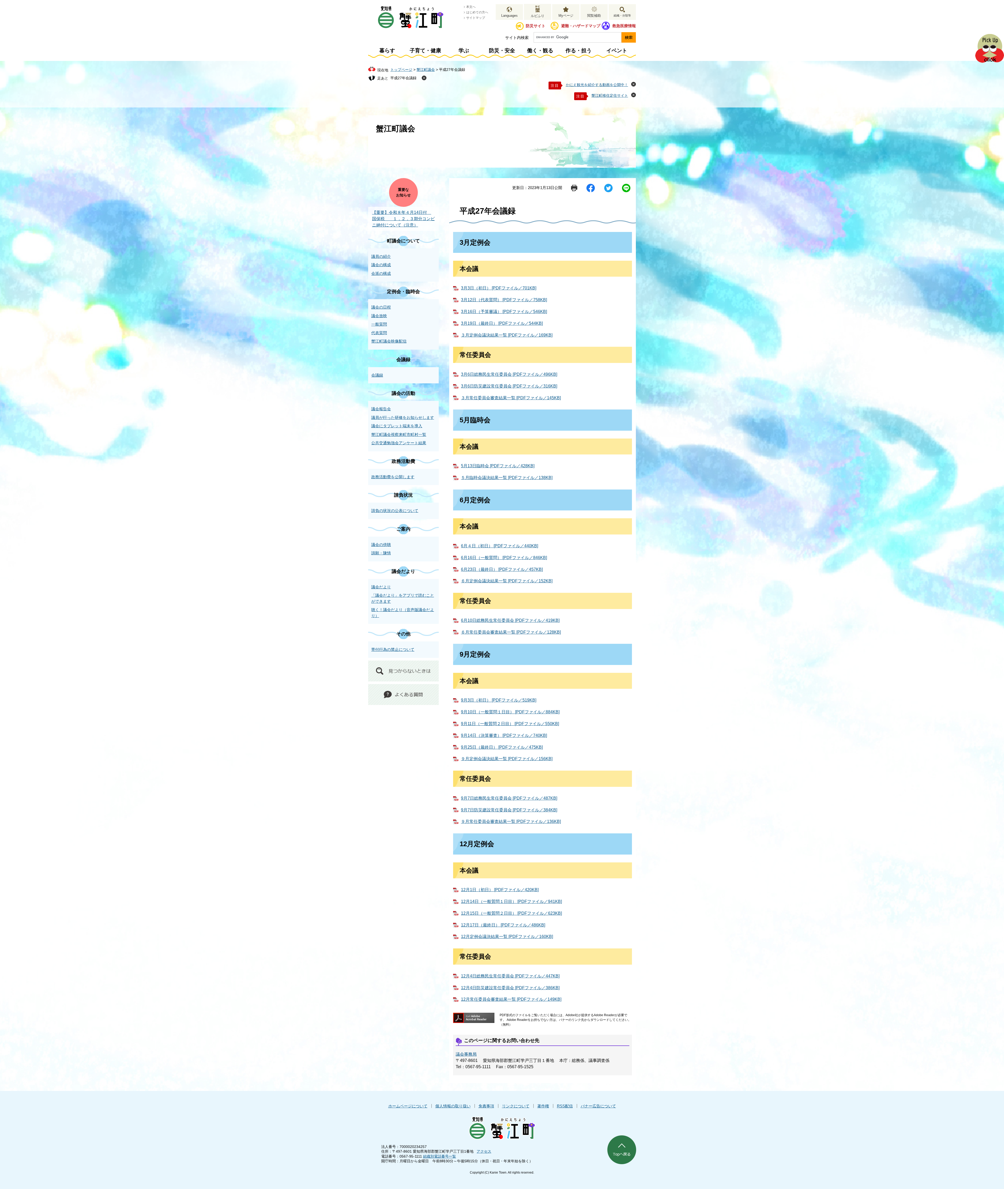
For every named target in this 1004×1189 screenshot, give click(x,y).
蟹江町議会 (426, 69)
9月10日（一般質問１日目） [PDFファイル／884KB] (510, 712)
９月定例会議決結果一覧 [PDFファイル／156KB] (506, 758)
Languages (509, 16)
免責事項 (486, 1106)
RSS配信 (565, 1106)
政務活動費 (403, 461)
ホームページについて (407, 1106)
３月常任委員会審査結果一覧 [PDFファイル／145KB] (511, 398)
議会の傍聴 (381, 544)
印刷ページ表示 (574, 188)
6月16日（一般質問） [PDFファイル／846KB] (504, 557)
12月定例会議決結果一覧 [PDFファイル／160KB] (507, 936)
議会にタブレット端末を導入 (396, 426)
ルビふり (537, 16)
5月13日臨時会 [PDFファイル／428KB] (497, 466)
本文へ (471, 7)
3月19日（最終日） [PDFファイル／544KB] (502, 323)
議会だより (403, 571)
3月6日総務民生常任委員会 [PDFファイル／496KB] (509, 374)
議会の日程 (381, 307)
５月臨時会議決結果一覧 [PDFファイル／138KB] (506, 477)
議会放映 (379, 316)
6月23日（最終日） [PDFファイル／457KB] (502, 569)
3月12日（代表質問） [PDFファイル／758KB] (504, 300)
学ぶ (464, 50)
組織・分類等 (622, 15)
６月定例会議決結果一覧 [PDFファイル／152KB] (506, 581)
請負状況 (403, 495)
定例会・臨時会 (403, 291)
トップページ (401, 69)
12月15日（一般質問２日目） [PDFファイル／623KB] (511, 913)
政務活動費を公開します (392, 477)
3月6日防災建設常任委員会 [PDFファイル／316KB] (509, 386)
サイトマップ (475, 18)
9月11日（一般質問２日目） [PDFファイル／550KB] (510, 723)
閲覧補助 (594, 16)
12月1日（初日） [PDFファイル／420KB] (500, 890)
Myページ (565, 16)
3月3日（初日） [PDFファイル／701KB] (498, 288)
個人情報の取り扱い (453, 1106)
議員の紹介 (381, 256)
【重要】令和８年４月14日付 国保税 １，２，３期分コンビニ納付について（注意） (403, 218)
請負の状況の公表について (394, 510)
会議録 (403, 359)
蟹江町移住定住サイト (609, 95)
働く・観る (540, 50)
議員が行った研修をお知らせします (402, 417)
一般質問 (379, 324)
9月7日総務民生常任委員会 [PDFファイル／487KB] (509, 798)
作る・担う (579, 50)
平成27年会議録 (403, 78)
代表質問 (379, 333)
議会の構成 (381, 265)
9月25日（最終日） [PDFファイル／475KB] (502, 747)
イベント (616, 50)
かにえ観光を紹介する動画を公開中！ (597, 85)
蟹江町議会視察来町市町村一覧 (398, 434)
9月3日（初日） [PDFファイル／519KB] (498, 700)
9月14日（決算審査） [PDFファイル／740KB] (504, 735)
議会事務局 (466, 1054)
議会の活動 (403, 393)
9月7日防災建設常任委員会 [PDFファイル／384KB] (509, 810)
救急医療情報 (624, 26)
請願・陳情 (381, 553)
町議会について (403, 240)
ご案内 (403, 529)
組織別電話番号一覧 (439, 1156)
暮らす (387, 50)
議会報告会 (381, 409)
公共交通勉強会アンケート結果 (398, 443)
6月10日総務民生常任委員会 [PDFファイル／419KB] (510, 620)
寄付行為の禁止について (392, 649)
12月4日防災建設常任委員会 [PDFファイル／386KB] (510, 988)
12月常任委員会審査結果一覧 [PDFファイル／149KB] (511, 999)
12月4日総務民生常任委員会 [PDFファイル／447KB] (510, 976)
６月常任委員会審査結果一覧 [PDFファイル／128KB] (511, 632)
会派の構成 (381, 273)
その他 (403, 633)
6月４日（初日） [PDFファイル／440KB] (499, 546)
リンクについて (515, 1106)
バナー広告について (598, 1106)
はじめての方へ (477, 12)
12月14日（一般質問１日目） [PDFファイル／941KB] (511, 901)
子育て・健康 (425, 50)
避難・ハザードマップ (580, 26)
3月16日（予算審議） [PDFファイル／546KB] (504, 311)
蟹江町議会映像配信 (389, 341)
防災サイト (535, 26)
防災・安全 (502, 50)
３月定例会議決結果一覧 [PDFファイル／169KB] (506, 335)
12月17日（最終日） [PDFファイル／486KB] (503, 925)
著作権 (543, 1106)
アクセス (484, 1151)
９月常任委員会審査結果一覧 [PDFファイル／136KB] (511, 821)
